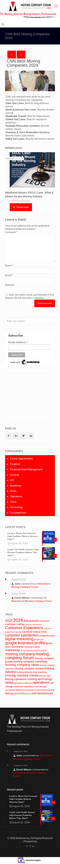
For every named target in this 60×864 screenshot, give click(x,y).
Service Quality (27, 690)
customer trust (46, 635)
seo (18, 689)
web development (42, 693)
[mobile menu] (55, 6)
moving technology (39, 679)
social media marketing (44, 690)
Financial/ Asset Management (26, 469)
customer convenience (33, 624)
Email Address (18, 342)
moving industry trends (22, 675)
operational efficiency (23, 683)
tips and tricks (17, 693)
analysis (34, 620)
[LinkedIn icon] (33, 846)
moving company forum (27, 655)
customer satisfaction (22, 635)
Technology (16, 507)
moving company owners (29, 668)
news (9, 682)
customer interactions (34, 631)
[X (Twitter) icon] (30, 846)
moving (23, 650)
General (14, 475)
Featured (15, 464)
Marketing (15, 485)
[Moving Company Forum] (29, 6)
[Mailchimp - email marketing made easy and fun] (25, 364)
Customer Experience (24, 628)
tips (7, 693)
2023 (8, 620)
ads (26, 620)
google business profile (25, 643)
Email (9, 275)
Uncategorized (18, 512)
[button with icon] (8, 435)
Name (9, 265)
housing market (32, 647)
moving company (20, 654)
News (13, 491)
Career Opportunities (21, 458)
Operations (16, 496)
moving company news (22, 665)
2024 (18, 620)
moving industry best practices (31, 672)
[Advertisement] (28, 397)
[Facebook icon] (27, 846)
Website (9, 285)
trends (28, 694)
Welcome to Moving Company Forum (31, 601)
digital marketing (19, 639)
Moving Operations (16, 679)
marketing (12, 650)
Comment (11, 232)
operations (41, 682)
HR (12, 480)
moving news (45, 676)
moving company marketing (30, 661)
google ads (39, 640)
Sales (13, 502)
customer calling (14, 624)
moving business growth (36, 650)
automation (45, 621)
